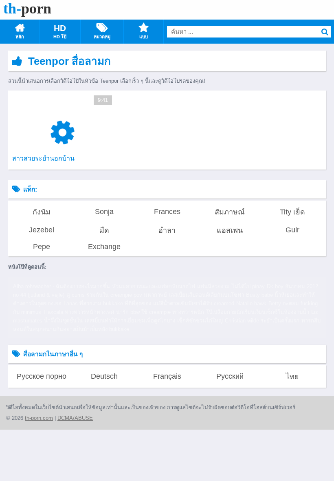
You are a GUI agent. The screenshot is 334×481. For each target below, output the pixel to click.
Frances (167, 211)
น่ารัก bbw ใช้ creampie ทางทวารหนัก (160, 312)
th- (27, 8)
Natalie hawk (251, 303)
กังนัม (42, 212)
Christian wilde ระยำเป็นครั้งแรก (262, 321)
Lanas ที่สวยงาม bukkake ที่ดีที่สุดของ (107, 303)
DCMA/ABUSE (75, 418)
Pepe (41, 247)
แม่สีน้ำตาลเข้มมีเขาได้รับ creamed (193, 303)
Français (167, 376)
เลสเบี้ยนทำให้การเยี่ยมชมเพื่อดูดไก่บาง (130, 321)
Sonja (104, 211)
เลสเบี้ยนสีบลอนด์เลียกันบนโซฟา (206, 295)
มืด (104, 230)
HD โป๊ (59, 36)
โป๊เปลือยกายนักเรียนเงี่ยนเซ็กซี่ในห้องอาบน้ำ (257, 312)
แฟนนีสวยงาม (213, 286)
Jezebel (41, 230)
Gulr (292, 230)
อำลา (167, 230)
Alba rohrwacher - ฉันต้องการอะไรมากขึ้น (61, 286)
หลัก (19, 36)
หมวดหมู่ (102, 36)
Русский (230, 376)
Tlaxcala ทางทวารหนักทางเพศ (78, 312)
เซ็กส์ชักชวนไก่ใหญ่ (200, 321)
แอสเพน (230, 230)
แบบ (143, 36)
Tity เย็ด (292, 212)
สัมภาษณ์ (230, 212)
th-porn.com (39, 418)
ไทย (292, 377)
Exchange (104, 247)
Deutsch (104, 376)
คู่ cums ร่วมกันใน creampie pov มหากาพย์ (116, 295)
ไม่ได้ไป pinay (248, 286)
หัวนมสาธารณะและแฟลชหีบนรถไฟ (153, 286)
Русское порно (41, 376)
